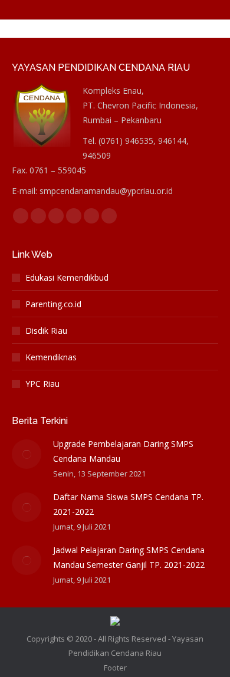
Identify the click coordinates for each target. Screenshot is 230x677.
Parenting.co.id (53, 304)
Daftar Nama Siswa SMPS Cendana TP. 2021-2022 (128, 504)
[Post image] (26, 454)
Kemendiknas (51, 357)
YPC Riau (42, 383)
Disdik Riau (46, 330)
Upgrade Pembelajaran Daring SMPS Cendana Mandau (123, 451)
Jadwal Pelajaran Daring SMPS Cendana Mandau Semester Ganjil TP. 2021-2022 (129, 557)
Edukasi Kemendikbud (67, 277)
